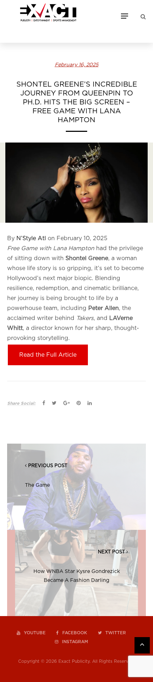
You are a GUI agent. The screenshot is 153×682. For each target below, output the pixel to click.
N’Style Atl (31, 238)
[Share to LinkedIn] (90, 403)
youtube (35, 633)
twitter (115, 633)
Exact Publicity (74, 661)
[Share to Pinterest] (78, 403)
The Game (37, 485)
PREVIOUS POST (47, 466)
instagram (75, 642)
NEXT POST (111, 552)
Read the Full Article (47, 355)
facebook (74, 633)
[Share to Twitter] (54, 403)
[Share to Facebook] (43, 403)
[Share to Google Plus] (66, 403)
